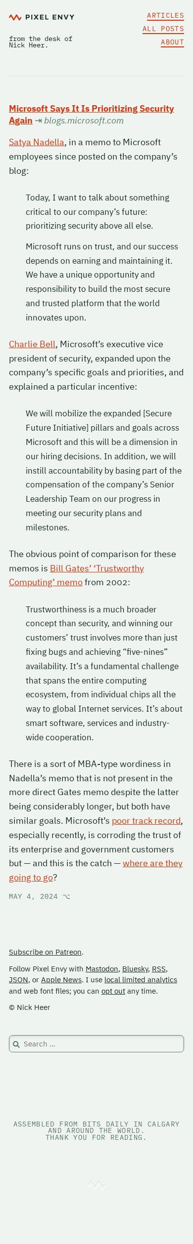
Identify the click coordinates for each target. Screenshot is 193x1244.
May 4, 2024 (40, 896)
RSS (159, 968)
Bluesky (135, 968)
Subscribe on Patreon (45, 952)
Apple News (61, 979)
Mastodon (102, 968)
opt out (113, 991)
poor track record (146, 820)
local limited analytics (140, 979)
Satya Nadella (36, 142)
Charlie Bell (32, 344)
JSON (18, 979)
